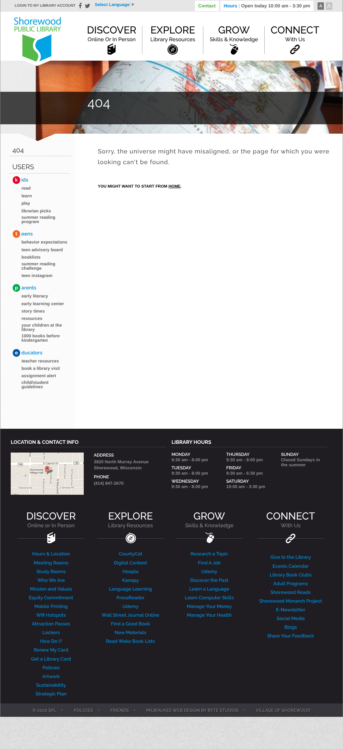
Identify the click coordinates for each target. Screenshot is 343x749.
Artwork (51, 676)
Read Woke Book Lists (130, 641)
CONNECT (290, 520)
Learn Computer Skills (209, 598)
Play (25, 203)
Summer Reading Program (38, 219)
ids (21, 180)
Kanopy (130, 580)
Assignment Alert (38, 375)
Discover (111, 33)
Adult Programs (290, 584)
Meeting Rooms (51, 563)
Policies (51, 668)
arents (25, 288)
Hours (267, 5)
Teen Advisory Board (42, 250)
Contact (207, 5)
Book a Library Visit (40, 368)
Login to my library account (45, 6)
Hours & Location (51, 554)
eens (24, 234)
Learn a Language (209, 589)
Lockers (51, 632)
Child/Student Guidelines (35, 384)
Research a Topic (209, 554)
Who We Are (51, 580)
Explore (172, 33)
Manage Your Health (209, 615)
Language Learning (130, 589)
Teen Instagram (36, 275)
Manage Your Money (209, 606)
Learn (26, 196)
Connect (295, 33)
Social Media (291, 618)
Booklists (31, 257)
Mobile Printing (51, 606)
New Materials (130, 632)
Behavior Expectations (44, 242)
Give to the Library (290, 557)
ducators (29, 353)
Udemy (130, 606)
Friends (120, 710)
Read (25, 188)
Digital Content (130, 563)
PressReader (131, 598)
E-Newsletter (290, 610)
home (174, 186)
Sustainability (51, 685)
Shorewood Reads (291, 592)
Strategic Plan (51, 694)
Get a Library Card (51, 659)
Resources (31, 318)
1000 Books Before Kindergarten (40, 338)
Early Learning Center (42, 303)
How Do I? (51, 641)
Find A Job (209, 563)
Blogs (290, 627)
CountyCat (130, 554)
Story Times (33, 311)
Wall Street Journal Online (130, 615)
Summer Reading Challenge (38, 266)
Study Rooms (51, 571)
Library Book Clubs (291, 575)
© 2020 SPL (44, 710)
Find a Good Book (130, 624)
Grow (234, 33)
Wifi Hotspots (51, 615)
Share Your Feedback (290, 636)
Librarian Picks (36, 211)
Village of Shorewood (283, 710)
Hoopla (130, 571)
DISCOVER (51, 520)
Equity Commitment (51, 598)
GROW (209, 520)
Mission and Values (51, 589)
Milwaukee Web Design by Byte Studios (192, 710)
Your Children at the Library (41, 327)
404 (18, 150)
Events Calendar (291, 566)
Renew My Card (51, 650)
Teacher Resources (40, 361)
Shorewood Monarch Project (290, 601)
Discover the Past (209, 580)
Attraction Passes (51, 624)
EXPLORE (130, 520)
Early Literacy (34, 296)
